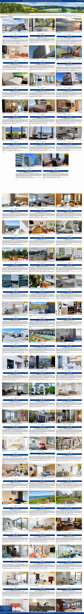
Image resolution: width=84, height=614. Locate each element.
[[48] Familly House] (15, 470)
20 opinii (20, 118)
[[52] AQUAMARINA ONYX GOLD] (42, 497)
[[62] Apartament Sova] (69, 578)
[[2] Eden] (42, 25)
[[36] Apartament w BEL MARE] (15, 362)
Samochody (19, 13)
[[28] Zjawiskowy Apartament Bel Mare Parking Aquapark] (42, 281)
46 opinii (47, 145)
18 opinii (46, 64)
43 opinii (27, 38)
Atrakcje (23, 13)
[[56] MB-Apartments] (69, 524)
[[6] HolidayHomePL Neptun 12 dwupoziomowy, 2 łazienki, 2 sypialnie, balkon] (69, 52)
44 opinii (20, 145)
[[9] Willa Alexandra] (69, 79)
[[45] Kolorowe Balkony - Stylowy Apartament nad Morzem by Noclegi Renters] (15, 443)
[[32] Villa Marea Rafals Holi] (69, 308)
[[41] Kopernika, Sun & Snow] (69, 389)
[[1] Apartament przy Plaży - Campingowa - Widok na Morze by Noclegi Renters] (15, 25)
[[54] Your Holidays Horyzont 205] (15, 524)
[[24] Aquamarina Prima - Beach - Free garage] (15, 254)
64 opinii (73, 118)
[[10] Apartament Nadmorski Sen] (15, 106)
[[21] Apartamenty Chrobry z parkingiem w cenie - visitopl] (15, 227)
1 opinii (52, 321)
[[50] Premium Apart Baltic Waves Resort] (69, 470)
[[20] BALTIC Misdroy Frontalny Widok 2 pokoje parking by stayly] (69, 200)
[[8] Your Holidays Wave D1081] (42, 79)
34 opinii (20, 64)
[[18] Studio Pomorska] (15, 200)
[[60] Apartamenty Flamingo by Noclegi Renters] (15, 578)
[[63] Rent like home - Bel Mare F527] (15, 605)
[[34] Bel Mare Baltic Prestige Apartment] (42, 335)
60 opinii (44, 37)
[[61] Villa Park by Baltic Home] (42, 578)
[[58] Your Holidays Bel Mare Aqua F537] (42, 551)
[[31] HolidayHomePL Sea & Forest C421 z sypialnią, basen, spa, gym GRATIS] (42, 308)
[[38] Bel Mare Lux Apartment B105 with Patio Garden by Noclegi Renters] (69, 362)
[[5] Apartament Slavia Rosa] (42, 52)
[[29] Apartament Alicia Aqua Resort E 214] (69, 281)
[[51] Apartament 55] (15, 497)
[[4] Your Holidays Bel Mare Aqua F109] (15, 52)
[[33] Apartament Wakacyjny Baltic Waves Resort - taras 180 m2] (15, 335)
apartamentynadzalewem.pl (80, 0)
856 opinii (71, 239)
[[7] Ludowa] (15, 79)
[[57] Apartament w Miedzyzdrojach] (15, 551)
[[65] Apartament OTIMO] (69, 605)
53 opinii (26, 456)
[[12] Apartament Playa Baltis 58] (69, 106)
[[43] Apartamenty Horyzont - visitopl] (42, 416)
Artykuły (27, 13)
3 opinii (77, 212)
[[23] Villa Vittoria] (69, 227)
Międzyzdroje (26, 275)
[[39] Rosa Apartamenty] (15, 389)
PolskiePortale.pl (5, 613)
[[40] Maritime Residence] (42, 389)
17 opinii (18, 212)
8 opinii (48, 118)
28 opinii (35, 172)
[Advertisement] (42, 187)
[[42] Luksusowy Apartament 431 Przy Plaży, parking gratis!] (15, 416)
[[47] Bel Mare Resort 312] (69, 443)
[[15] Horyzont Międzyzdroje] (69, 133)
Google (4, 606)
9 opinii (81, 38)
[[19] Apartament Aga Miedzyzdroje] (42, 200)
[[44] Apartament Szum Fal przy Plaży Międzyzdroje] (69, 416)
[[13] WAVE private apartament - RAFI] (15, 133)
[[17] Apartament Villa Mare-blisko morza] (55, 160)
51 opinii (73, 145)
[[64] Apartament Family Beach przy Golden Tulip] (42, 605)
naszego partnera (36, 42)
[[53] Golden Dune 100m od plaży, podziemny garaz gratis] (69, 497)
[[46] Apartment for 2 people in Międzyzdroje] (42, 443)
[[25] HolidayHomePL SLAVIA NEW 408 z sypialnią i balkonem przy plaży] (42, 254)
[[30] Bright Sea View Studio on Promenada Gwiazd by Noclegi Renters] (15, 308)
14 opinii (47, 212)
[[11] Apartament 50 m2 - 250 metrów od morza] (42, 106)
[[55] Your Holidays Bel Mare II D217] (42, 524)
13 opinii (17, 91)
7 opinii (22, 239)
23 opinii (61, 172)
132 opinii (72, 91)
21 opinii (80, 65)
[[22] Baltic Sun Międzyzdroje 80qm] (42, 227)
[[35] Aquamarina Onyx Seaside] (69, 335)
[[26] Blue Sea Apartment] (69, 254)
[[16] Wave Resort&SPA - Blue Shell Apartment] (28, 160)
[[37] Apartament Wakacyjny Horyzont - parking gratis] (42, 362)
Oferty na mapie (7, 13)
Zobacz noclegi (15, 36)
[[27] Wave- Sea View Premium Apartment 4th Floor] (15, 281)
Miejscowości (10, 13)
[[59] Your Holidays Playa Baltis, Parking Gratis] (69, 551)
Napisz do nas (51, 612)
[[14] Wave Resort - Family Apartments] (42, 133)
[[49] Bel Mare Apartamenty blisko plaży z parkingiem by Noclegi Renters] (42, 470)
